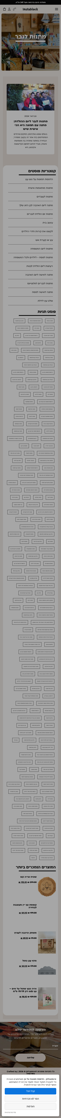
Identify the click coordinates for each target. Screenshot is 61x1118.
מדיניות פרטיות (10, 1112)
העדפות (30, 1106)
